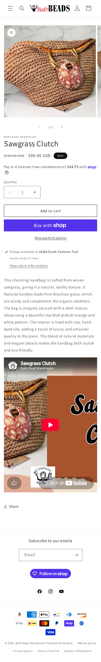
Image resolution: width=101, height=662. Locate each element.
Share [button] (14, 506)
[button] (10, 8)
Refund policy (87, 643)
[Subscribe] (76, 555)
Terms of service (48, 651)
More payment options (51, 238)
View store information (29, 265)
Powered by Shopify (59, 643)
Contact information (78, 651)
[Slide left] (39, 127)
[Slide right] (62, 127)
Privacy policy (23, 651)
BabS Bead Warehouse (31, 643)
